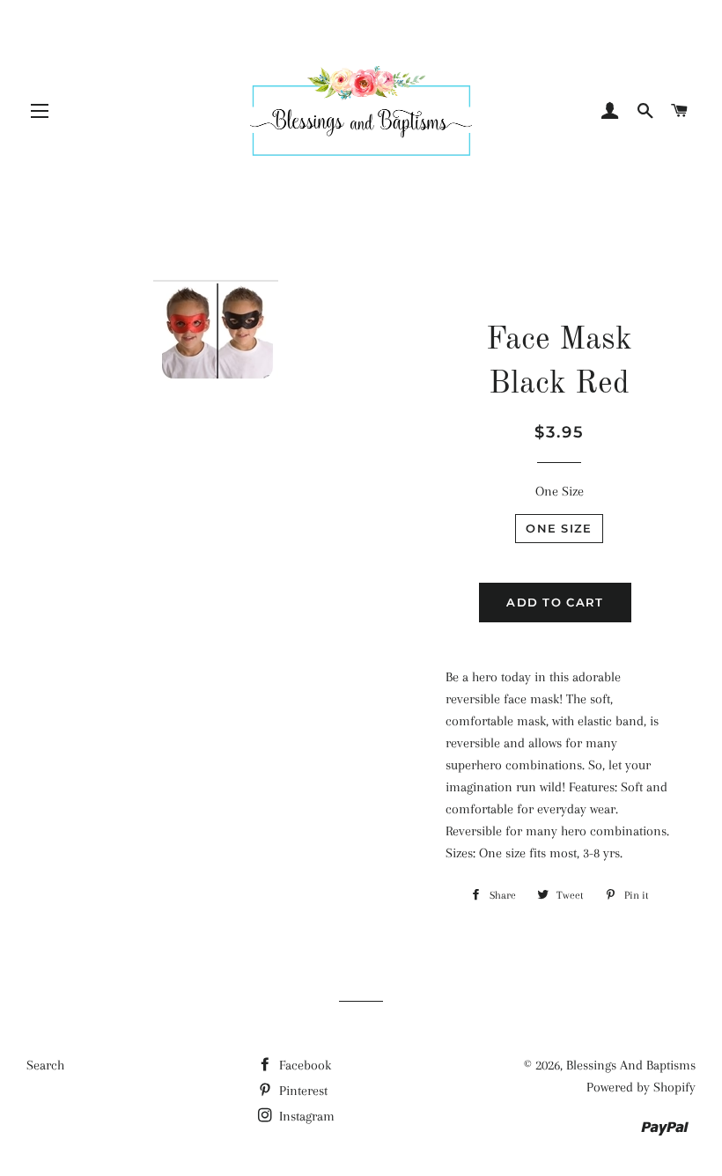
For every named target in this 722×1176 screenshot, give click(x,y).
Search (45, 1065)
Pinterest (302, 1091)
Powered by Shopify (641, 1087)
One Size (559, 491)
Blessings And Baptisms (631, 1065)
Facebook (303, 1065)
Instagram (305, 1116)
